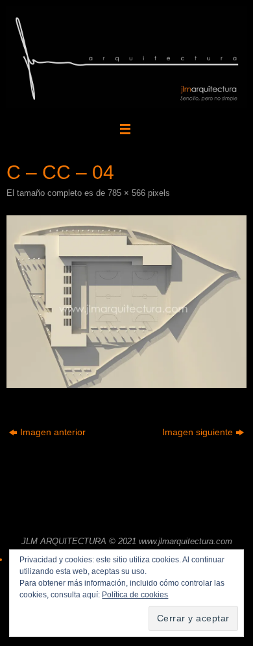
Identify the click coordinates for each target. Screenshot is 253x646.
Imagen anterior (53, 432)
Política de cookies (135, 594)
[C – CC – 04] (126, 302)
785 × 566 (126, 193)
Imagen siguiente (197, 432)
